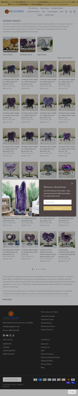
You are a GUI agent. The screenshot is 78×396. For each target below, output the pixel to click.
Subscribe (58, 208)
